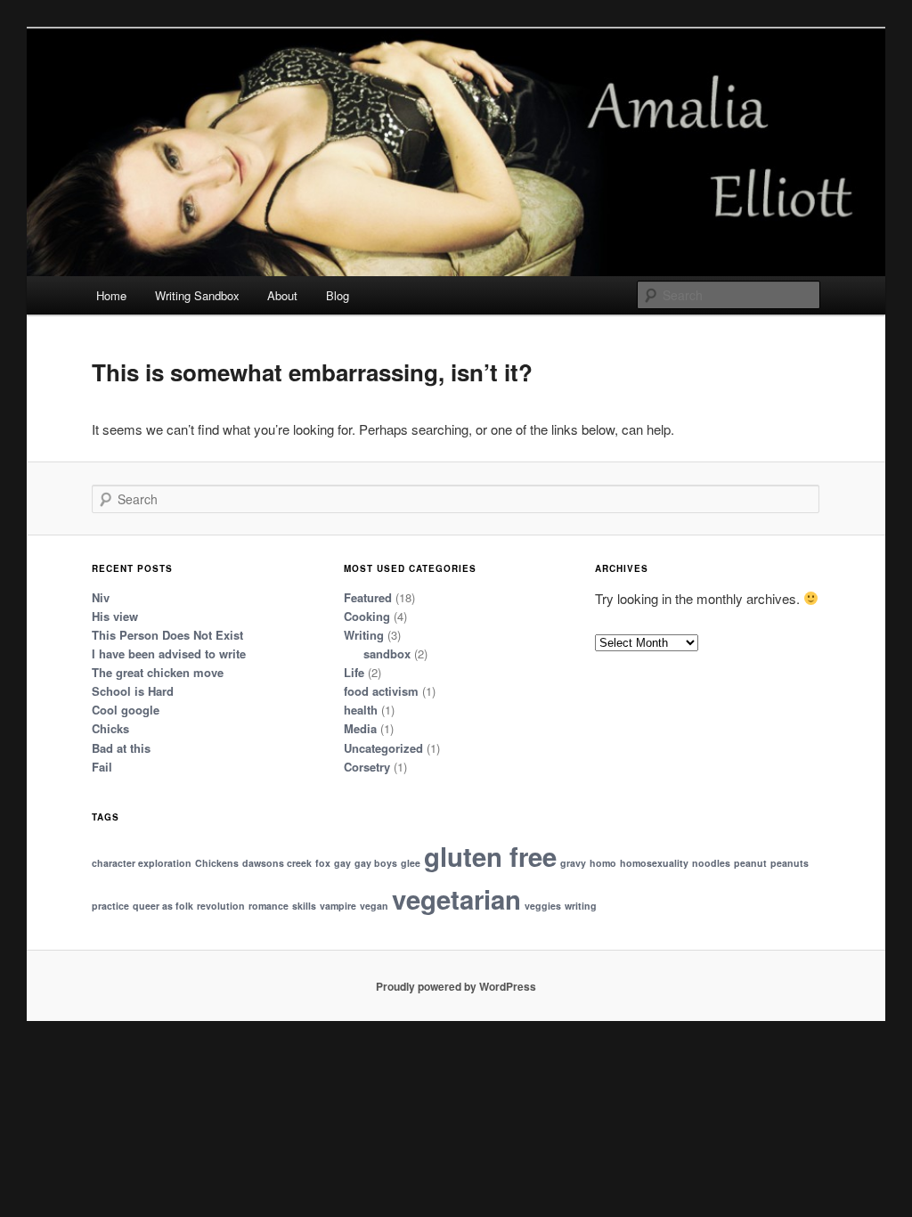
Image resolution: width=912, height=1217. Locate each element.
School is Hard (133, 690)
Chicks (110, 728)
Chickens (217, 863)
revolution (221, 905)
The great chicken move (158, 672)
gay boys (375, 863)
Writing (364, 634)
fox (322, 863)
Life (354, 672)
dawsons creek (277, 863)
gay (342, 863)
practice (110, 905)
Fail (102, 766)
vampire (338, 905)
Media (360, 728)
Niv (101, 597)
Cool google (125, 709)
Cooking (367, 616)
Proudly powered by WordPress (456, 986)
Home (111, 295)
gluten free (490, 856)
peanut (750, 863)
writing (581, 905)
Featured (368, 597)
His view (115, 616)
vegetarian (456, 899)
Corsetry (367, 766)
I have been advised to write (169, 653)
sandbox (387, 653)
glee (410, 863)
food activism (381, 690)
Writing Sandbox (197, 295)
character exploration (141, 863)
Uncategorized (383, 747)
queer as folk (163, 905)
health (361, 709)
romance (268, 905)
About (282, 295)
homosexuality (654, 863)
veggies (543, 905)
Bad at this (121, 747)
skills (304, 905)
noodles (711, 863)
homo (603, 863)
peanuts (789, 863)
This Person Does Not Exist (167, 634)
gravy (573, 863)
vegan (374, 905)
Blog (337, 295)
